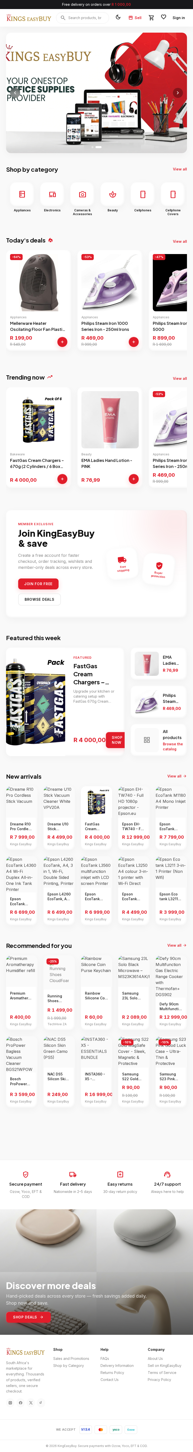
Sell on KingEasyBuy (164, 1365)
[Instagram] (10, 1402)
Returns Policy (112, 1372)
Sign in (179, 18)
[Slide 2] (98, 147)
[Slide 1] (92, 147)
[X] (31, 1402)
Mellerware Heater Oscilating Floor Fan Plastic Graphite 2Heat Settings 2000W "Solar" (37, 326)
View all (180, 169)
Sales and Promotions (71, 1358)
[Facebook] (20, 1402)
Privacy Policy (159, 1379)
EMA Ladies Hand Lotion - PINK (106, 463)
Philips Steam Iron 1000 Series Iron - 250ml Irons (105, 326)
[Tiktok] (41, 1402)
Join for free (38, 584)
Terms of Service (162, 1372)
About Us (155, 1358)
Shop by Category (68, 1365)
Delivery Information (117, 1365)
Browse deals (39, 599)
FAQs (105, 1358)
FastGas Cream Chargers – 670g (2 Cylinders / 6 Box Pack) (37, 463)
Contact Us (110, 1379)
